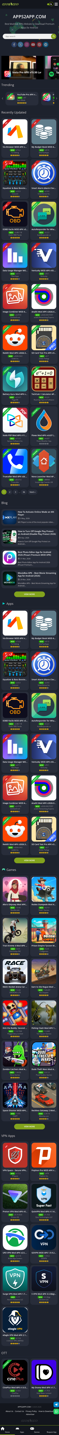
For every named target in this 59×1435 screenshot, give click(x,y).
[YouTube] (33, 44)
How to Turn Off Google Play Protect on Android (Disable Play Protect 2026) (37, 532)
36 (24, 492)
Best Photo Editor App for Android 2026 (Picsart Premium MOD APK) (34, 553)
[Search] (53, 36)
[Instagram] (27, 44)
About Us (9, 1411)
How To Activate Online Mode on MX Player (36, 513)
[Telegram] (45, 44)
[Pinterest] (39, 44)
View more (29, 594)
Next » (32, 492)
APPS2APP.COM (24, 1407)
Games (37, 1432)
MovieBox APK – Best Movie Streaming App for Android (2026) (37, 574)
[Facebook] (14, 44)
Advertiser (30, 1414)
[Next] (56, 98)
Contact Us (19, 1411)
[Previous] (2, 98)
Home (7, 1432)
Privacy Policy (31, 1411)
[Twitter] (20, 44)
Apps (22, 1432)
